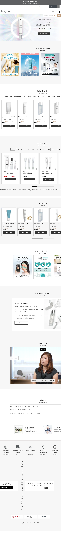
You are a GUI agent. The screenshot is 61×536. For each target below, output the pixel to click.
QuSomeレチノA (54, 223)
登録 (46, 488)
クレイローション (54, 116)
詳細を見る (21, 322)
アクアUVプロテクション (8, 223)
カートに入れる (9, 125)
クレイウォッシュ (22, 116)
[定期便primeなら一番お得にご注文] (50, 64)
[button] (27, 39)
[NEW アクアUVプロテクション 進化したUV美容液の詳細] (30, 27)
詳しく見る (18, 454)
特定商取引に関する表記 (22, 469)
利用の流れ (30, 454)
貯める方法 (42, 454)
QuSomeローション (39, 116)
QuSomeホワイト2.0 (23, 223)
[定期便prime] (42, 266)
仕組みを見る (6, 454)
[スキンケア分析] (22, 266)
